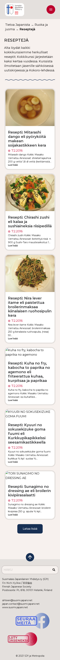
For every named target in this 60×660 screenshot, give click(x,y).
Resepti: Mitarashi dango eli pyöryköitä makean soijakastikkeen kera (27, 138)
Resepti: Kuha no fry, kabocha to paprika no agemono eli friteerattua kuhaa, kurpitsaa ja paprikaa (29, 372)
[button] (51, 10)
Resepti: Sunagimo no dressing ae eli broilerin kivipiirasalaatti (29, 490)
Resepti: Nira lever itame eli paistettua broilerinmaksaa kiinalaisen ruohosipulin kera (30, 307)
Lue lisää (13, 165)
